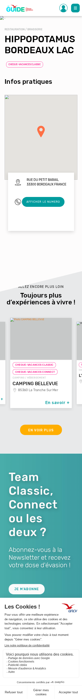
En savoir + (57, 402)
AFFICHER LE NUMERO (43, 201)
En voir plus (41, 430)
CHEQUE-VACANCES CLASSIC (24, 64)
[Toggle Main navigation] (75, 8)
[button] (41, 131)
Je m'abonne (26, 589)
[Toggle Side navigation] (63, 8)
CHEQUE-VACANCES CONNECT (35, 371)
